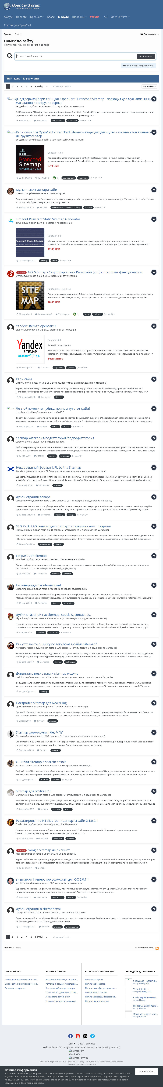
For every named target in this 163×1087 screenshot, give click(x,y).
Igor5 (18, 706)
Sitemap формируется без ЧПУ (39, 732)
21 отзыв (44, 367)
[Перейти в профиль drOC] (10, 220)
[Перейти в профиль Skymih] (10, 616)
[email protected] (111, 1047)
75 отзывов (63, 314)
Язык (71, 1043)
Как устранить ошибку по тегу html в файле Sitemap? (56, 644)
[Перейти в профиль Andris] (10, 469)
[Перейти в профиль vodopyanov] (10, 498)
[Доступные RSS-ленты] (157, 948)
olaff (18, 329)
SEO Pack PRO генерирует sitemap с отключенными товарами (63, 526)
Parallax (142, 1008)
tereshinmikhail (24, 412)
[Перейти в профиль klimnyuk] (10, 527)
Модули (63, 17)
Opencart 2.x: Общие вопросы (59, 853)
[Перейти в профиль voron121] (10, 191)
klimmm (142, 1000)
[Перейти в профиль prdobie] (10, 675)
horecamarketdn (25, 647)
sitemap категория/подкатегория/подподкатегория (55, 438)
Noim (19, 736)
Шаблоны (78, 17)
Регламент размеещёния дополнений (62, 979)
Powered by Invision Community (81, 1064)
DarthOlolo (22, 794)
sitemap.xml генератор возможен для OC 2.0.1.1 (52, 879)
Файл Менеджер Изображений (145, 1013)
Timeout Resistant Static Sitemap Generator (48, 219)
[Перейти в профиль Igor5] (10, 704)
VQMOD (60, 412)
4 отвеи (43, 207)
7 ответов (42, 602)
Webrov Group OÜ (52, 1047)
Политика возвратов (15, 988)
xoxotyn (20, 765)
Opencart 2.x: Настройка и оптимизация (66, 706)
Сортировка (149, 86)
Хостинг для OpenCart (17, 25)
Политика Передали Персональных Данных (101, 997)
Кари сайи (24, 379)
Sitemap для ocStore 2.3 (33, 791)
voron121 (21, 193)
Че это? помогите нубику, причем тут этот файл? (53, 408)
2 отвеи (43, 426)
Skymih (20, 618)
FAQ (105, 17)
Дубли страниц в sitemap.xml (38, 909)
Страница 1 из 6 (61, 86)
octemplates (144, 983)
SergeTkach (22, 106)
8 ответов (45, 514)
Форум (8, 17)
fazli (18, 853)
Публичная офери (94, 979)
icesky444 (21, 912)
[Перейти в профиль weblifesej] (10, 881)
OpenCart (36, 17)
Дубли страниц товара (33, 497)
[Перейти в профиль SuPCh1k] (10, 557)
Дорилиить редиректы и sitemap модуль (47, 673)
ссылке (11, 1079)
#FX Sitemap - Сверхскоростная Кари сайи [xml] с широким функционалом (85, 272)
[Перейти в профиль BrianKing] (10, 586)
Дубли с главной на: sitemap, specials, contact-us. (53, 614)
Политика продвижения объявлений (62, 992)
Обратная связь (86, 1043)
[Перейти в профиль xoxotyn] (10, 763)
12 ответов (41, 573)
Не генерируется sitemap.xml (38, 585)
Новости (21, 17)
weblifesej (21, 883)
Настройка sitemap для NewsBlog (41, 703)
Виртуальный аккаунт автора (60, 988)
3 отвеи (40, 455)
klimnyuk (20, 529)
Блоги (51, 17)
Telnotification (140, 989)
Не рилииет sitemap (31, 556)
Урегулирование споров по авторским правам (62, 1001)
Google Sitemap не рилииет (49, 850)
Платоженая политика (96, 992)
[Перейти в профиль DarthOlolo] (10, 792)
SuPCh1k (20, 559)
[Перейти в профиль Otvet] (10, 273)
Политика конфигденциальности (101, 988)
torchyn (20, 441)
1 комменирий (44, 314)
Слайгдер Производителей (145, 997)
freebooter (21, 824)
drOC (18, 222)
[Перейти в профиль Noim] (10, 734)
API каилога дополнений (58, 997)
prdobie (20, 677)
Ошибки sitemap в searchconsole (41, 762)
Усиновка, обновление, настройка (66, 559)
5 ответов (45, 397)
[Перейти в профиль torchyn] (10, 439)
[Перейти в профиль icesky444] (10, 910)
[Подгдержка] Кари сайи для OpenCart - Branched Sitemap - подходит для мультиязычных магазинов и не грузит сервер (84, 101)
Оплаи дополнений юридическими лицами (21, 984)
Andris (19, 471)
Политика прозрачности (97, 1001)
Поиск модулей (57, 193)
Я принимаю (148, 1071)
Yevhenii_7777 (145, 991)
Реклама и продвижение (58, 222)
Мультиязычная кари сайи (36, 189)
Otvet (19, 275)
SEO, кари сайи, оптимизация (67, 106)
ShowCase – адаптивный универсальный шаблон (145, 980)
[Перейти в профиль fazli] (10, 851)
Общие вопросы (56, 441)
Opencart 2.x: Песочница (64, 824)
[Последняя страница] (47, 86)
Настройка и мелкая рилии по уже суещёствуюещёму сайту (80, 677)
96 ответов (41, 120)
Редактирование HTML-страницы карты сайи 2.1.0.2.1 (57, 820)
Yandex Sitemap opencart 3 (36, 326)
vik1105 (20, 382)
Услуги (94, 17)
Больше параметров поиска (139, 65)
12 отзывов (43, 177)
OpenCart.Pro (119, 17)
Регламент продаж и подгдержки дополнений (62, 984)
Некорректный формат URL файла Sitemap (48, 467)
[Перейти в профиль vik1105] (10, 380)
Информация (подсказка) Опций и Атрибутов (145, 1005)
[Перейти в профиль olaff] (10, 327)
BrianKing (21, 588)
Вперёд (39, 86)
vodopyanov (22, 500)
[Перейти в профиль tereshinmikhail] (10, 410)
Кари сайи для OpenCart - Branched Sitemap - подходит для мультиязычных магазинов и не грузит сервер (84, 134)
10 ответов (43, 485)
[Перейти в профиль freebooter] (10, 822)
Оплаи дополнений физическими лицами (21, 979)
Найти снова (146, 56)
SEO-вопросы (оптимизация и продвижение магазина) (77, 382)
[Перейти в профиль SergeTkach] (10, 100)
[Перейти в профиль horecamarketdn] (10, 645)
